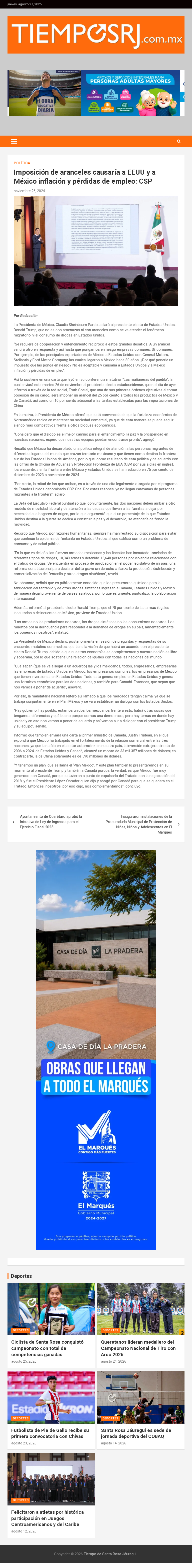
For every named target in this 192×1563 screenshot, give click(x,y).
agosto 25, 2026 (23, 1361)
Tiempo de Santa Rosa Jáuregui (110, 1554)
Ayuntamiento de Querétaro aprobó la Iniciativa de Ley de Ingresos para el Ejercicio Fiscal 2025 (51, 821)
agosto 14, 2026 (113, 1443)
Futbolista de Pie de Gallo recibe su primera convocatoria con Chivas (50, 1433)
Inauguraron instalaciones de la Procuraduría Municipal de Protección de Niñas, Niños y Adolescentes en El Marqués (139, 824)
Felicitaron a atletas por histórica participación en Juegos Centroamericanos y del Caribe (47, 1518)
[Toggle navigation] (14, 141)
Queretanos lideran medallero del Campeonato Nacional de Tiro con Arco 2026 (138, 1348)
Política (22, 163)
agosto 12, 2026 (23, 1531)
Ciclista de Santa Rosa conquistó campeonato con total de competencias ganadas (47, 1348)
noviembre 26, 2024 (29, 191)
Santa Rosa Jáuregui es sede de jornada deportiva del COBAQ (136, 1433)
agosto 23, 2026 (23, 1443)
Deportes (20, 1330)
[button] (96, 93)
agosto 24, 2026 (113, 1361)
